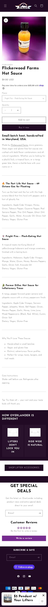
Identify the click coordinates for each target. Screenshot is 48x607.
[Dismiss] (43, 595)
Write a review (24, 538)
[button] (5, 6)
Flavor (4, 93)
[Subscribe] (40, 513)
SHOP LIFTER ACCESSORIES (24, 468)
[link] (24, 598)
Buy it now (24, 128)
